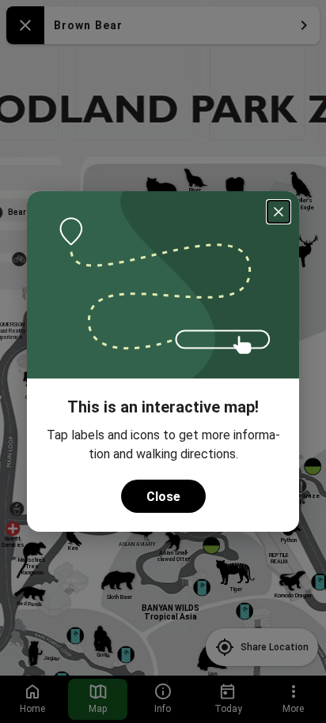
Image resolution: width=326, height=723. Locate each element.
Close (163, 496)
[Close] (278, 212)
